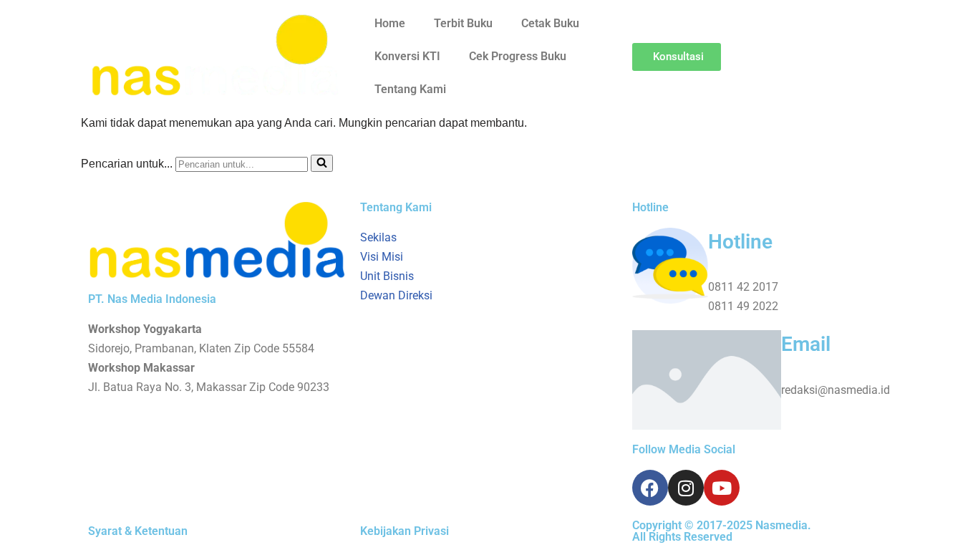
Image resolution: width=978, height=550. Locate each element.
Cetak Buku (550, 23)
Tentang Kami (410, 89)
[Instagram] (686, 488)
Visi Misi (381, 257)
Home (389, 23)
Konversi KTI (407, 56)
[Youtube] (722, 488)
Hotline (740, 242)
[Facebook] (650, 488)
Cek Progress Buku (517, 56)
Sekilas (378, 237)
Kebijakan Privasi (404, 531)
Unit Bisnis (387, 276)
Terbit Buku (463, 23)
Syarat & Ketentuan (138, 531)
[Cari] (322, 163)
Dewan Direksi (396, 295)
